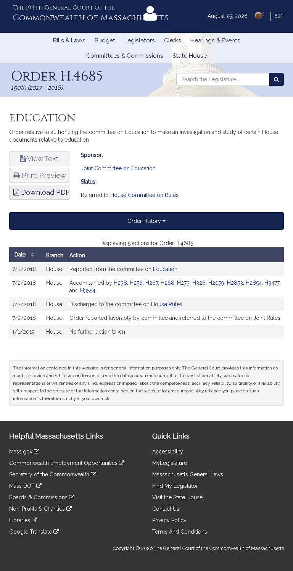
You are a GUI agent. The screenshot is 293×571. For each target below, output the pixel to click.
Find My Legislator (175, 486)
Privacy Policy (169, 520)
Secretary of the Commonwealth (50, 474)
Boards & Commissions (39, 497)
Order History (145, 221)
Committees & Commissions (124, 55)
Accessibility (167, 451)
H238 (120, 283)
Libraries (20, 520)
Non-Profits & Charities (37, 509)
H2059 (216, 283)
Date (20, 255)
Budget (105, 40)
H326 (199, 283)
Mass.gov (21, 451)
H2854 (254, 283)
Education (165, 269)
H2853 (235, 283)
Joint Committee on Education (118, 168)
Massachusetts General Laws (187, 474)
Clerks (172, 40)
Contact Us (165, 509)
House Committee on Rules (144, 195)
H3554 (87, 290)
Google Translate (31, 532)
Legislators (139, 40)
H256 (136, 283)
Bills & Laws (69, 40)
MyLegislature (169, 463)
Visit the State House (177, 497)
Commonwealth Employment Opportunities (64, 463)
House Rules (166, 304)
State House (189, 55)
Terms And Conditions (179, 532)
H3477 (272, 283)
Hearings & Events (215, 40)
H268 (167, 283)
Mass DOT (22, 486)
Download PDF (44, 192)
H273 (183, 283)
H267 (151, 283)
